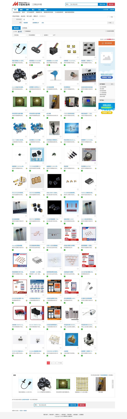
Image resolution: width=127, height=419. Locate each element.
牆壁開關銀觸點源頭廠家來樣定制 (53, 272)
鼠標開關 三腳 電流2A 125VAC (35, 87)
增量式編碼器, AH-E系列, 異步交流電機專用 (18, 60)
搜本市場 (102, 4)
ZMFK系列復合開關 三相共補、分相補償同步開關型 (18, 298)
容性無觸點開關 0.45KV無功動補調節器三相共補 (70, 298)
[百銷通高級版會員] (12, 65)
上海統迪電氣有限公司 (34, 300)
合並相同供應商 (110, 31)
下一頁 (60, 363)
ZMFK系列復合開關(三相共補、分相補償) (87, 272)
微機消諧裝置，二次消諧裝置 (87, 113)
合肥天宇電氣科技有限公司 (70, 115)
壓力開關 (49, 113)
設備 (27, 9)
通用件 (23, 12)
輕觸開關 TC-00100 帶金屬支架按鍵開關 (53, 166)
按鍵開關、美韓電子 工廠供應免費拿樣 (87, 351)
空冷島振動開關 (50, 87)
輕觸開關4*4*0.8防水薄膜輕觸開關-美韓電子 (82, 392)
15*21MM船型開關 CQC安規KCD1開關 (35, 166)
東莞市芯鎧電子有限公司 (87, 89)
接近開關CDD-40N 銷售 (34, 140)
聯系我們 (52, 414)
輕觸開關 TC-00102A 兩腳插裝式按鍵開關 (18, 166)
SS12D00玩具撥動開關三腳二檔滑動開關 (70, 193)
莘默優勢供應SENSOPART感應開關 (70, 325)
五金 (39, 9)
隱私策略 (69, 414)
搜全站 (111, 4)
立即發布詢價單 (25, 399)
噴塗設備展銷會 (16, 12)
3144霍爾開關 (103, 92)
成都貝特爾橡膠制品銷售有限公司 (18, 115)
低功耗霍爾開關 (15, 219)
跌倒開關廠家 (67, 87)
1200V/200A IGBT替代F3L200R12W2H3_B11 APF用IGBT (53, 351)
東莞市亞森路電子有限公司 (87, 247)
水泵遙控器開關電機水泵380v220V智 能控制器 (53, 325)
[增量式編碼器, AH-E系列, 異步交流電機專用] (25, 384)
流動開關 (66, 351)
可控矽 (21, 410)
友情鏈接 (81, 414)
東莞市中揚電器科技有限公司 (70, 89)
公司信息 (24, 28)
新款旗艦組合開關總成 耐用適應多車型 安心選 (53, 140)
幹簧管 (25, 410)
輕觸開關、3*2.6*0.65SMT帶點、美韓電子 (70, 60)
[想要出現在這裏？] (106, 64)
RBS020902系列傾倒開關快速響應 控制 (18, 193)
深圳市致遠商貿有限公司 (52, 353)
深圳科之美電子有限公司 (87, 300)
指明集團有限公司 (68, 247)
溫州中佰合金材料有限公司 (35, 247)
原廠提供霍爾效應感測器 (87, 87)
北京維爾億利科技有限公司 (53, 89)
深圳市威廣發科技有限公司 (18, 195)
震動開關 (66, 166)
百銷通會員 (27, 31)
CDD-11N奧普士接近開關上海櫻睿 (18, 140)
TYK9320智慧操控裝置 (69, 113)
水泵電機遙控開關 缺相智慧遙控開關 (35, 298)
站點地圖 (63, 414)
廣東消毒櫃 (102, 96)
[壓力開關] (101, 384)
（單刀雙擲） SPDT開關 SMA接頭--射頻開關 (35, 272)
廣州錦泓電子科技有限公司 (53, 195)
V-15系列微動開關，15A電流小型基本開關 (53, 219)
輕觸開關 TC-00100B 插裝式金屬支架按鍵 (87, 140)
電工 (33, 9)
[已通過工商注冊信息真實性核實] (14, 65)
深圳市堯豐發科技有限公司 (70, 142)
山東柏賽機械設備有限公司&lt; (53, 142)
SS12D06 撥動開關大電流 (35, 351)
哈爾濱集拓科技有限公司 (52, 115)
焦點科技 (66, 416)
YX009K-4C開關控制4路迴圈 (87, 193)
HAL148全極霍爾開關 (17, 245)
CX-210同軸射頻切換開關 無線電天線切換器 (18, 87)
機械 (21, 9)
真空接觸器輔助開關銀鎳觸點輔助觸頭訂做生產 (35, 245)
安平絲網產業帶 (30, 12)
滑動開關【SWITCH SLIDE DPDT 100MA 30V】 (18, 325)
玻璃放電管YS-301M (68, 219)
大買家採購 (105, 9)
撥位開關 (102, 89)
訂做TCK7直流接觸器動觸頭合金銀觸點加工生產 (53, 245)
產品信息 (16, 28)
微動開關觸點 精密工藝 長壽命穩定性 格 (18, 272)
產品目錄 (23, 16)
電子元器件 (29, 16)
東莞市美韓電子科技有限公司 (70, 62)
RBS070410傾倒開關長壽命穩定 (35, 219)
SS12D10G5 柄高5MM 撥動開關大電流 (18, 351)
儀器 (45, 9)
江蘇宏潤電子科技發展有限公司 (70, 353)
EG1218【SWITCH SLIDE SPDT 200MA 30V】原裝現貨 (35, 325)
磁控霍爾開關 (103, 91)
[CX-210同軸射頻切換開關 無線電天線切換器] (44, 384)
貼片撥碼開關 (103, 87)
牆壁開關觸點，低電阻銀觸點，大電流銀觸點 (87, 245)
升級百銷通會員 (103, 375)
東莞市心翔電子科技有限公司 (70, 195)
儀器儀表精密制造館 (48, 12)
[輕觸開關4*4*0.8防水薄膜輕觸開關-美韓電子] (82, 384)
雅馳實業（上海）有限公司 (35, 274)
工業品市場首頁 (15, 16)
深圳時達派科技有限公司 (35, 89)
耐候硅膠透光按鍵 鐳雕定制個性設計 (18, 113)
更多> (112, 84)
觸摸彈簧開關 (103, 94)
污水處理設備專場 (59, 12)
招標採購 (112, 9)
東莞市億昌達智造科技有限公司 (18, 89)
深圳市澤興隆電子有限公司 (18, 327)
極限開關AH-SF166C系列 (35, 60)
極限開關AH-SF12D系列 (52, 60)
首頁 (15, 9)
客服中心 (57, 414)
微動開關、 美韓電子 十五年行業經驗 (87, 60)
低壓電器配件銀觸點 (68, 272)
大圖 (21, 31)
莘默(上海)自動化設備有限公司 (70, 327)
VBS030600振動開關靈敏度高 (35, 193)
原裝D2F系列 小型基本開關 (53, 193)
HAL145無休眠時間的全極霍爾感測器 (87, 219)
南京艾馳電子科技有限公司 (18, 62)
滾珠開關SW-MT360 (86, 166)
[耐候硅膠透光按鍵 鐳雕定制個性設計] (63, 384)
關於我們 (46, 414)
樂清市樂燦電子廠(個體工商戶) (35, 168)
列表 (16, 31)
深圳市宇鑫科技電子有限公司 (87, 195)
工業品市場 (37, 4)
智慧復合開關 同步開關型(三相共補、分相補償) (70, 245)
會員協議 (75, 414)
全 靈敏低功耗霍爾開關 (86, 298)
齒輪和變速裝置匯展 (69, 12)
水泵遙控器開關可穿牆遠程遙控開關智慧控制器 (53, 298)
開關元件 (36, 16)
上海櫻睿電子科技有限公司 (18, 142)
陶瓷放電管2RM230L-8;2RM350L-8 (70, 140)
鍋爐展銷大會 (39, 12)
